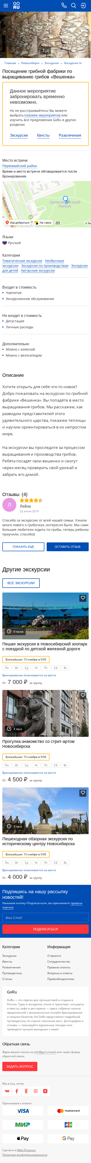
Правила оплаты (58, 967)
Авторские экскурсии (38, 270)
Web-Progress (26, 1150)
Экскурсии (19, 135)
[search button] (73, 6)
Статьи (7, 979)
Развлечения (70, 135)
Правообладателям (60, 979)
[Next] (86, 35)
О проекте (54, 956)
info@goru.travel (45, 1052)
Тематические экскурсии (22, 260)
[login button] (82, 6)
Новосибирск (30, 63)
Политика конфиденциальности (24, 1155)
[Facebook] (16, 1091)
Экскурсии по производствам (44, 265)
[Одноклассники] (26, 1091)
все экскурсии (21, 583)
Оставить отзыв (67, 546)
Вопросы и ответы (59, 973)
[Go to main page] (16, 6)
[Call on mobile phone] (64, 6)
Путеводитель (12, 973)
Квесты (43, 135)
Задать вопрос (19, 1066)
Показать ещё (23, 546)
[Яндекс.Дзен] (45, 1091)
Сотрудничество (58, 961)
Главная (10, 63)
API (58, 222)
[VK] (7, 1091)
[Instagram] (36, 1091)
